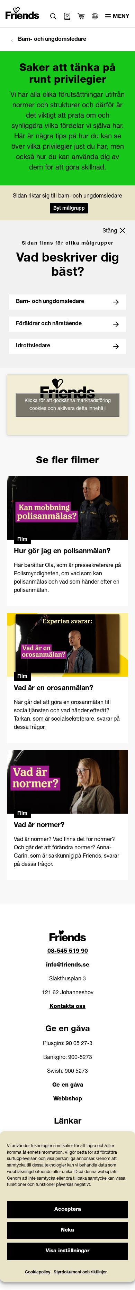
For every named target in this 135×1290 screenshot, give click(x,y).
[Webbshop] (67, 16)
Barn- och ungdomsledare (51, 40)
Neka (67, 1230)
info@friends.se (67, 965)
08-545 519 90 (67, 951)
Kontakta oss (68, 1007)
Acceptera (67, 1209)
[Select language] (95, 16)
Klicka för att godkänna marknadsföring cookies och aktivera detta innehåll (68, 405)
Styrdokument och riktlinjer (80, 1272)
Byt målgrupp (69, 208)
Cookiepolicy (37, 1272)
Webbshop (67, 1099)
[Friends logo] (22, 11)
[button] (53, 16)
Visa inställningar (67, 1251)
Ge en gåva (67, 1085)
